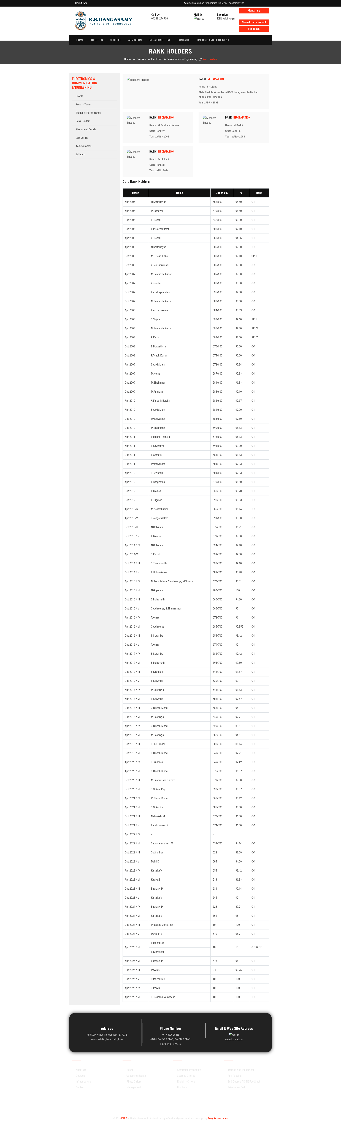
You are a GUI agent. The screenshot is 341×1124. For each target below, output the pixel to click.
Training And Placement (212, 40)
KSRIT (124, 1118)
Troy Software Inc (218, 1118)
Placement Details (86, 129)
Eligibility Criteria (186, 1081)
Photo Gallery (133, 1081)
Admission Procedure (189, 1070)
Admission (135, 40)
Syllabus (80, 154)
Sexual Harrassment (254, 22)
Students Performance (88, 112)
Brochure (182, 1087)
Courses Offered (186, 1075)
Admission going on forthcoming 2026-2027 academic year (202, 3)
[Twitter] (170, 1103)
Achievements (83, 146)
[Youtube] (179, 1103)
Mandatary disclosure (254, 11)
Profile (79, 96)
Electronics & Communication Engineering (174, 59)
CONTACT (183, 40)
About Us (81, 1070)
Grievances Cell (236, 1087)
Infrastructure (159, 40)
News (129, 1070)
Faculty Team (83, 104)
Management (133, 1087)
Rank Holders (83, 121)
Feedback (254, 28)
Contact (80, 1087)
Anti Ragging (235, 1075)
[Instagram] (161, 1103)
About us (97, 40)
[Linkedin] (188, 1103)
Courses (115, 40)
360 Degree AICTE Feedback (244, 1081)
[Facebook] (152, 1103)
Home (79, 40)
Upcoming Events (136, 1075)
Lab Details (82, 137)
